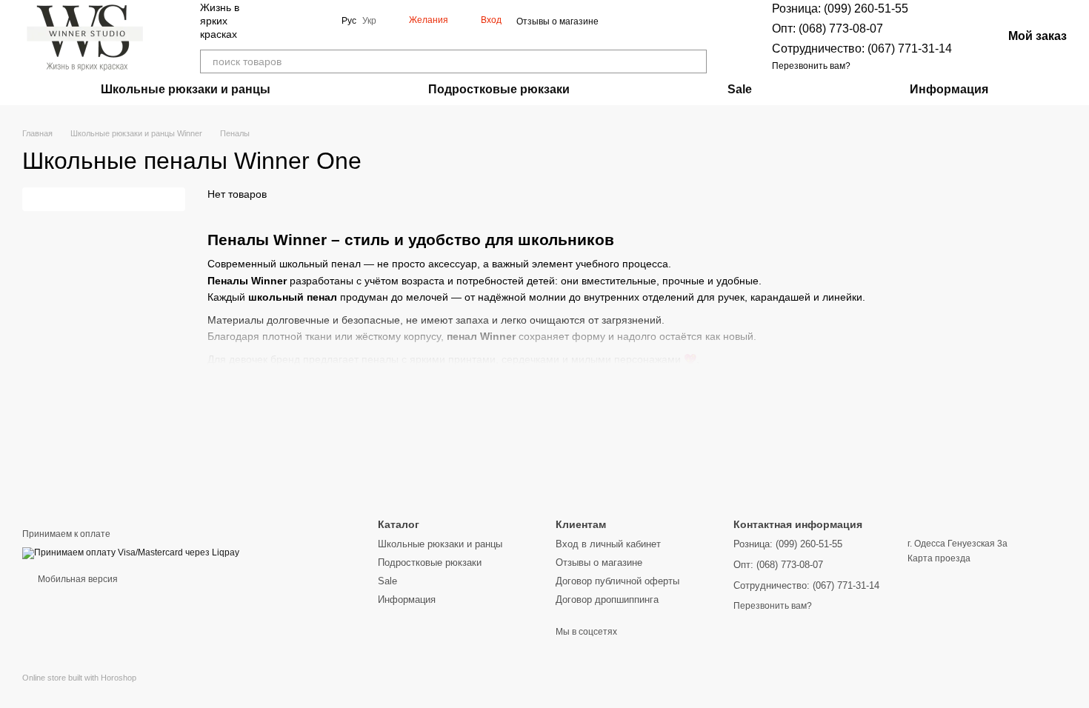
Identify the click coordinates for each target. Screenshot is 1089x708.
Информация (949, 89)
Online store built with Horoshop (79, 677)
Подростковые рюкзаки (499, 89)
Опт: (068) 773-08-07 (827, 28)
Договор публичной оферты (617, 581)
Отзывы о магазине (557, 21)
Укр (369, 20)
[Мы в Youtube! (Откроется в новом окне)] (303, 21)
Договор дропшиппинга (607, 599)
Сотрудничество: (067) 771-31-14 (862, 48)
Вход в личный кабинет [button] (608, 544)
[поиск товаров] (695, 61)
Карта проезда (939, 558)
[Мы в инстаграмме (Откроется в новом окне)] (321, 21)
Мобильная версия (77, 579)
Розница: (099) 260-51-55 (840, 8)
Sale (739, 89)
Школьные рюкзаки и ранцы (185, 89)
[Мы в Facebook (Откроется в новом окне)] (285, 21)
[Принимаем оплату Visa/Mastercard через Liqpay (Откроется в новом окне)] (130, 552)
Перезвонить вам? (811, 66)
